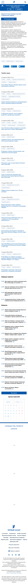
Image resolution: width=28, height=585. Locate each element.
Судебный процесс (10, 61)
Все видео (6, 537)
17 (5, 413)
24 (5, 416)
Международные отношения (14, 96)
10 (5, 411)
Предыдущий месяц (5, 402)
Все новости (14, 393)
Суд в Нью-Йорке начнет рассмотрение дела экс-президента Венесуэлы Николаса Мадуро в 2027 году (13, 245)
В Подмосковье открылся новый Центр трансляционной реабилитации (14, 359)
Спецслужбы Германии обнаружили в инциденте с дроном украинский (14, 316)
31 (16, 405)
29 (11, 405)
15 (19, 411)
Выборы (8, 79)
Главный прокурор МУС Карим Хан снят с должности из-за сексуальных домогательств (12, 219)
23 (22, 413)
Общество (21, 122)
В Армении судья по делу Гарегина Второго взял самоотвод (13, 163)
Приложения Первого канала (9, 535)
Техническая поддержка (16, 539)
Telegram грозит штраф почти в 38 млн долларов (12, 191)
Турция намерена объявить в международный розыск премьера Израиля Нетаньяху (14, 102)
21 (16, 413)
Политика (4, 125)
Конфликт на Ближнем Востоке (19, 79)
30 (13, 405)
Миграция (9, 110)
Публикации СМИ (14, 541)
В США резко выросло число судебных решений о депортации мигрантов (11, 114)
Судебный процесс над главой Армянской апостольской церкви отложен (12, 140)
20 (13, 413)
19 (11, 413)
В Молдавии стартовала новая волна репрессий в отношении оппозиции (11, 270)
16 (22, 411)
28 (8, 405)
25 (8, 416)
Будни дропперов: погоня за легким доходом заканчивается (13, 346)
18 (8, 413)
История (8, 122)
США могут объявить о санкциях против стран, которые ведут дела (14, 321)
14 (16, 411)
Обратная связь (4, 539)
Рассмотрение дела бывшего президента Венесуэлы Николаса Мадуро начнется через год (13, 232)
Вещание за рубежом (15, 551)
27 (5, 405)
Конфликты (4, 82)
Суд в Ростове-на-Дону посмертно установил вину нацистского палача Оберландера (13, 128)
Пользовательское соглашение (17, 537)
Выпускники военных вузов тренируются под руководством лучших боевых (15, 365)
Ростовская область (21, 125)
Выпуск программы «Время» (12, 388)
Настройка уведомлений (14, 544)
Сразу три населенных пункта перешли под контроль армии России (15, 287)
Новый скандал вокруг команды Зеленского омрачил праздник (15, 310)
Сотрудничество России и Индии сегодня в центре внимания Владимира (15, 300)
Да (10, 9)
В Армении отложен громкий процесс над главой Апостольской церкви (12, 151)
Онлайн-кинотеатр (21, 533)
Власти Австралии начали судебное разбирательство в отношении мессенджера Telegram (13, 206)
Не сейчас (19, 9)
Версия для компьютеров (14, 547)
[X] (22, 66)
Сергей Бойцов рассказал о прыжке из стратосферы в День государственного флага (15, 353)
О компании (5, 533)
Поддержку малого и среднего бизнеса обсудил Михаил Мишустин (14, 328)
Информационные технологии (13, 185)
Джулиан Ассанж (19, 61)
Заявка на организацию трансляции (14, 573)
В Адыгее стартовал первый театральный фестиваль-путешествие (15, 382)
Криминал (14, 122)
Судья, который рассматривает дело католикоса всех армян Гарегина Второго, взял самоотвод (12, 176)
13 (13, 411)
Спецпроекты (12, 533)
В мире (3, 61)
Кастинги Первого (21, 535)
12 (11, 411)
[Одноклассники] (14, 66)
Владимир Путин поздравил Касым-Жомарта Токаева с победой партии (16, 334)
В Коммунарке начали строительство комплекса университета (14, 377)
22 (19, 413)
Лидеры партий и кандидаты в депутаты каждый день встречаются (14, 340)
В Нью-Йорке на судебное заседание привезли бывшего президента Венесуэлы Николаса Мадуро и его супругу (13, 258)
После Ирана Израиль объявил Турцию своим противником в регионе (13, 85)
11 (8, 411)
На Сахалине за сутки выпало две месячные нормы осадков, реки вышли (15, 371)
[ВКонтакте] (6, 66)
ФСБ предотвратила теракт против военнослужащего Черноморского (13, 294)
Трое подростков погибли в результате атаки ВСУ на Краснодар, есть (16, 282)
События (25, 539)
